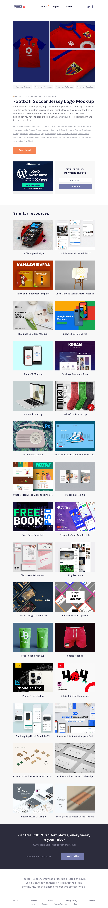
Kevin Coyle (60, 116)
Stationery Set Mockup (33, 575)
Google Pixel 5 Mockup (75, 333)
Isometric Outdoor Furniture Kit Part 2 (33, 776)
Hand (31, 134)
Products (32, 130)
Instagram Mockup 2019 (75, 615)
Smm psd (36, 134)
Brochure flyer (40, 137)
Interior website (83, 134)
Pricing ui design (42, 130)
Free (45, 126)
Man (60, 137)
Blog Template (75, 575)
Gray (42, 134)
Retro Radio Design (33, 454)
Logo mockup (37, 126)
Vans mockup (18, 141)
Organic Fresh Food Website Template (33, 494)
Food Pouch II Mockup (33, 655)
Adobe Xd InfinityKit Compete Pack (75, 736)
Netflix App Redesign (33, 253)
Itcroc (59, 134)
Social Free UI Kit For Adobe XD (75, 253)
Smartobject (17, 137)
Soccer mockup (54, 126)
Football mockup (67, 126)
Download (24, 150)
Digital (30, 141)
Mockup (44, 904)
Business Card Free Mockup (33, 333)
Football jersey (79, 126)
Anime (72, 130)
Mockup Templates (24, 126)
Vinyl (25, 141)
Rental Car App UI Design (33, 816)
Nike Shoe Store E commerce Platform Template (75, 454)
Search (92, 901)
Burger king (24, 134)
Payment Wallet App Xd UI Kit (75, 535)
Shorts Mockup (75, 655)
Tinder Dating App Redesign (33, 615)
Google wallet (72, 134)
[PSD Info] (19, 6)
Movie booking (50, 134)
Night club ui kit (54, 130)
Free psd (78, 130)
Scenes (88, 137)
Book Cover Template (33, 535)
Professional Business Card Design (75, 776)
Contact (33, 901)
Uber (83, 137)
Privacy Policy (71, 901)
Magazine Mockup (75, 494)
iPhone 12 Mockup (33, 374)
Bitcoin (64, 134)
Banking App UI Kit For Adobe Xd (33, 736)
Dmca (50, 901)
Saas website (23, 130)
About (15, 901)
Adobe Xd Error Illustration (75, 696)
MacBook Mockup (33, 414)
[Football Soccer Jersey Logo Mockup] (54, 51)
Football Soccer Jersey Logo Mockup (35, 96)
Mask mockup (75, 137)
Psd (14, 126)
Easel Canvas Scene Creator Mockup (75, 293)
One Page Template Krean (75, 374)
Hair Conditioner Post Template (33, 293)
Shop (84, 130)
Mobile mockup (28, 137)
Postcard (66, 137)
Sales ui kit (65, 130)
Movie (33, 904)
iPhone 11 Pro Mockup (33, 696)
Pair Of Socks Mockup (75, 414)
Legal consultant (52, 137)
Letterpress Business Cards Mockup (75, 816)
